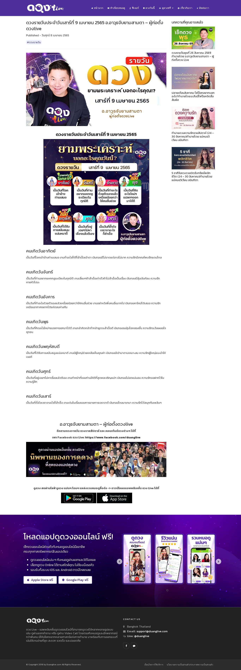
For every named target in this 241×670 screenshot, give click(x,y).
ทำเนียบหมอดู (117, 8)
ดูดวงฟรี (167, 8)
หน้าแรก (98, 8)
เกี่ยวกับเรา (186, 8)
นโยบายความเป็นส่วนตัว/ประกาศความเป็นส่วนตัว (190, 664)
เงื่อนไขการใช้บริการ (153, 664)
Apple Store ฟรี (42, 579)
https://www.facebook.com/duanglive (112, 437)
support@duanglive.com (152, 631)
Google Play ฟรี (77, 579)
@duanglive (141, 636)
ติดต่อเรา (204, 8)
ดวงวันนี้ (150, 8)
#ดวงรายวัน (34, 42)
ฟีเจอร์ (135, 8)
